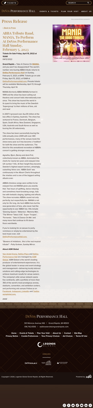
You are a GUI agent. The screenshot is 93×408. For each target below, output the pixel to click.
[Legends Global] (46, 344)
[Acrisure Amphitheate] (62, 363)
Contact (67, 333)
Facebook (7, 291)
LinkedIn (25, 291)
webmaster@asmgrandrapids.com (54, 326)
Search (89, 2)
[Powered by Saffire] (89, 376)
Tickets (11, 3)
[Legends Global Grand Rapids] (18, 11)
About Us (86, 11)
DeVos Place (23, 254)
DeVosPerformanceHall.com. (15, 81)
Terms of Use (81, 336)
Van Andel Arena (10, 254)
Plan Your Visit (70, 11)
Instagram (16, 291)
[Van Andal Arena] (46, 363)
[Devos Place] (31, 363)
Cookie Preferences (29, 336)
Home (13, 333)
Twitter (36, 291)
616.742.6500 (30, 326)
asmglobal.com (9, 294)
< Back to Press (9, 28)
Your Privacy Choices (50, 336)
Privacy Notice (12, 336)
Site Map (78, 333)
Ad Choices (68, 336)
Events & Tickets (49, 11)
